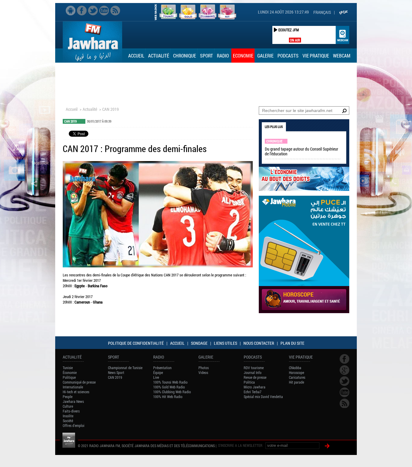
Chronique (184, 55)
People (67, 396)
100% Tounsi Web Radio (170, 382)
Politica (249, 382)
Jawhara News (73, 401)
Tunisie (68, 367)
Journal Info (252, 372)
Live (156, 377)
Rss (115, 10)
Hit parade (296, 382)
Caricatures (297, 377)
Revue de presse (255, 377)
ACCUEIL (177, 343)
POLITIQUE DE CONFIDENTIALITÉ (136, 343)
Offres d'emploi (73, 425)
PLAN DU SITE (292, 343)
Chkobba (295, 367)
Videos (203, 372)
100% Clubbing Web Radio (172, 391)
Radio (223, 55)
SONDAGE (199, 343)
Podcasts (288, 55)
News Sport (116, 372)
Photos (203, 367)
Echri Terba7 (252, 391)
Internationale (73, 386)
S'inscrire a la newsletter (240, 445)
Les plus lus (274, 126)
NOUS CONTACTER (258, 343)
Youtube (104, 10)
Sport (206, 55)
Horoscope (296, 372)
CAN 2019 (110, 109)
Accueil (136, 55)
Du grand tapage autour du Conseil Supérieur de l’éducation (301, 151)
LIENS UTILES (225, 343)
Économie (70, 372)
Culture (68, 406)
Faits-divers (71, 411)
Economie (243, 55)
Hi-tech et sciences (76, 391)
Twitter (93, 10)
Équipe (158, 372)
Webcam (341, 55)
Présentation (162, 367)
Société (68, 420)
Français (322, 12)
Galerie (265, 55)
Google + (344, 370)
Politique (69, 377)
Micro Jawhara (254, 386)
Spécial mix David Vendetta (263, 396)
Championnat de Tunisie (125, 367)
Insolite (68, 415)
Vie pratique (316, 55)
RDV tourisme (254, 367)
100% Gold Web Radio (169, 386)
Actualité (158, 55)
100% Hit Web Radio (167, 396)
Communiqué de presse (79, 382)
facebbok (82, 10)
